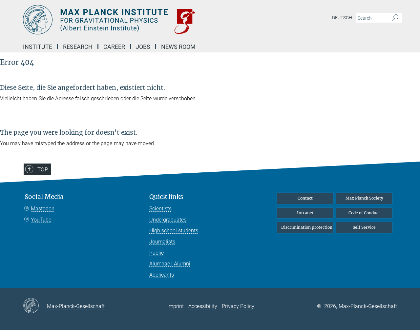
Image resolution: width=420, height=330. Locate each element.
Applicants (161, 275)
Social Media (44, 197)
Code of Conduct (364, 212)
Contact (305, 198)
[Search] (395, 18)
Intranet (305, 212)
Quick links (166, 197)
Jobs (143, 46)
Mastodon (42, 208)
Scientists (160, 208)
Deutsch (342, 17)
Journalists (162, 242)
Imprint (175, 306)
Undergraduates (167, 220)
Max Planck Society (364, 198)
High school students (173, 230)
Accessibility (202, 306)
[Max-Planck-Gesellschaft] (35, 306)
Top (42, 169)
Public (156, 253)
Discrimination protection (306, 227)
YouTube (41, 220)
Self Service (364, 227)
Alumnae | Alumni (169, 264)
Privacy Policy (238, 306)
